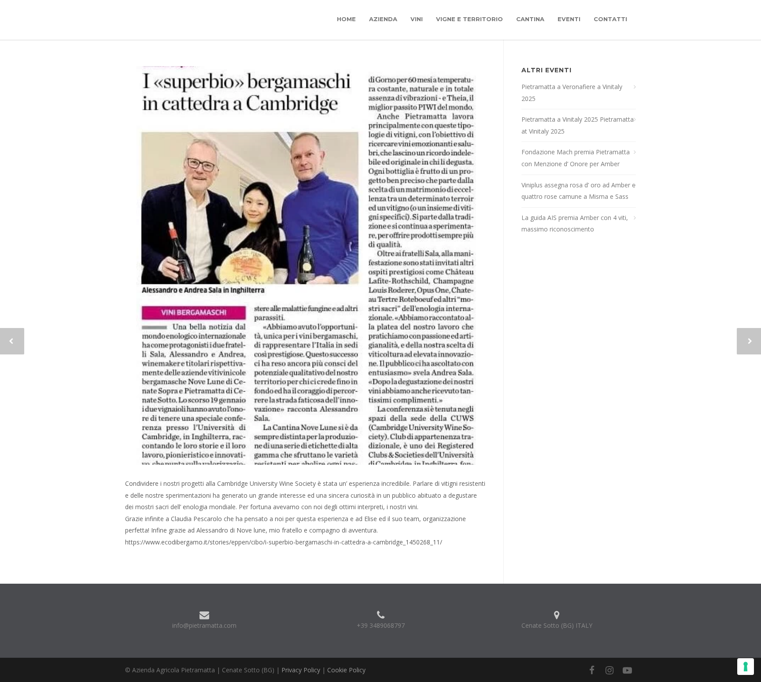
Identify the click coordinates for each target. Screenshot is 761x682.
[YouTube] (627, 670)
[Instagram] (609, 670)
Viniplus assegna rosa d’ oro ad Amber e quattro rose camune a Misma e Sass (578, 191)
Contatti (610, 18)
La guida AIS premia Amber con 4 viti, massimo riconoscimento (574, 223)
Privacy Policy (300, 670)
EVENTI (569, 18)
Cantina (530, 18)
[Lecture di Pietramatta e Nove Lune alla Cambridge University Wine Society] (305, 265)
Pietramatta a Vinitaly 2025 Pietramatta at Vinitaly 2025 (577, 125)
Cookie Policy (346, 670)
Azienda (383, 18)
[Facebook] (592, 670)
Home (346, 18)
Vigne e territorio (469, 18)
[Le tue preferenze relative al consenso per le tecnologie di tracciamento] (745, 666)
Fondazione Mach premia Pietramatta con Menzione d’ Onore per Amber (575, 158)
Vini (416, 18)
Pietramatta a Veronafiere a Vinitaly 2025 (571, 92)
